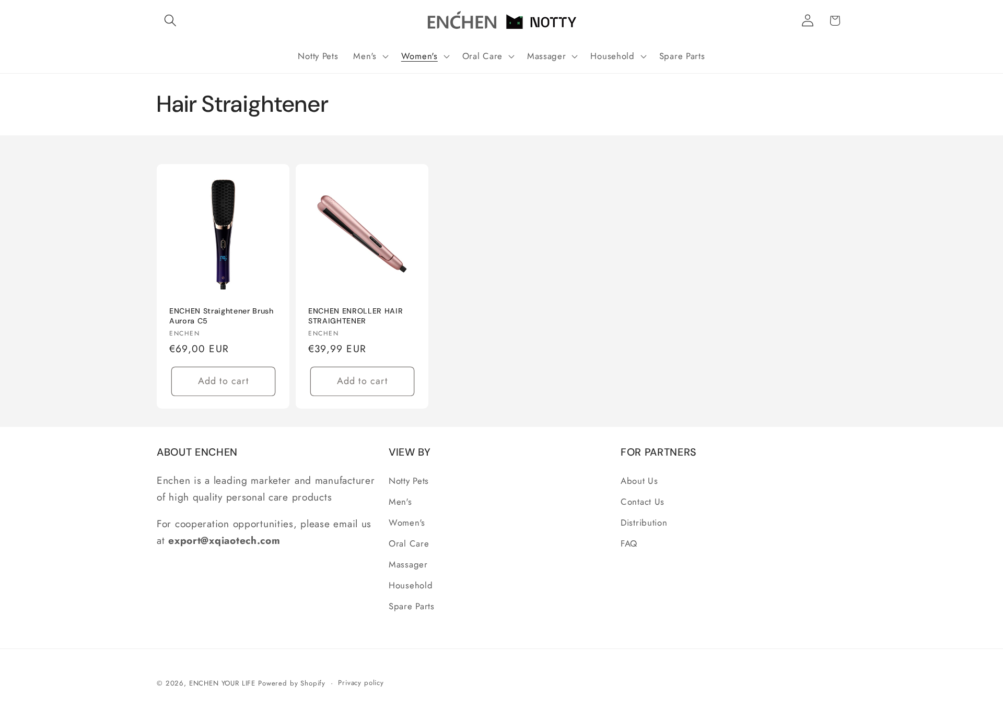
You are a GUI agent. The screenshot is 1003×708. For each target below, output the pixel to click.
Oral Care (409, 543)
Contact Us (642, 501)
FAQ (629, 543)
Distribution (644, 522)
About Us (639, 480)
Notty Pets (409, 480)
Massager (408, 564)
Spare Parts (412, 606)
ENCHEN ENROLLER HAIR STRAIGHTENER (355, 316)
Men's (400, 501)
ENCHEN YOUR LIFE (222, 683)
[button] (170, 20)
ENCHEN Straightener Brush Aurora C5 (221, 316)
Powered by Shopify (291, 683)
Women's (407, 522)
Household (411, 585)
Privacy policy (361, 683)
